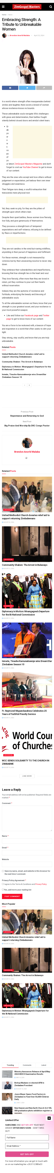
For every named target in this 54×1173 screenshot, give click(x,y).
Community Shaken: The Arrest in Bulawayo (22, 362)
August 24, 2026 (8, 522)
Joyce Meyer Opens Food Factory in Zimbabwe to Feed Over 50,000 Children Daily (31, 1096)
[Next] (29, 385)
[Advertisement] (27, 96)
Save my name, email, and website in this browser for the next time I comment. (27, 872)
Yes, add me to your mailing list (17, 890)
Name (5, 836)
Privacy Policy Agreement (14, 880)
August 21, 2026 (8, 568)
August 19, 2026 (8, 767)
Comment (7, 803)
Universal (8, 510)
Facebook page (31, 315)
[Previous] (25, 385)
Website (5, 859)
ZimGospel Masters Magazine (28, 164)
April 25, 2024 (39, 35)
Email (5, 847)
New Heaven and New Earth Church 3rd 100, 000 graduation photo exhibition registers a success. (33, 1110)
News (10, 15)
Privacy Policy (41, 884)
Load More (27, 776)
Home (4, 15)
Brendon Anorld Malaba (20, 35)
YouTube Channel (30, 167)
